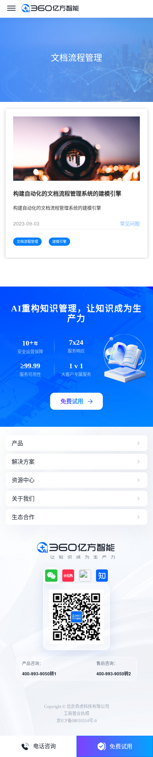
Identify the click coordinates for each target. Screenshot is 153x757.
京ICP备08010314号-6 (77, 720)
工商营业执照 (76, 713)
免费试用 (121, 746)
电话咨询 (44, 746)
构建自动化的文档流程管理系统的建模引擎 (67, 193)
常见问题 (130, 223)
